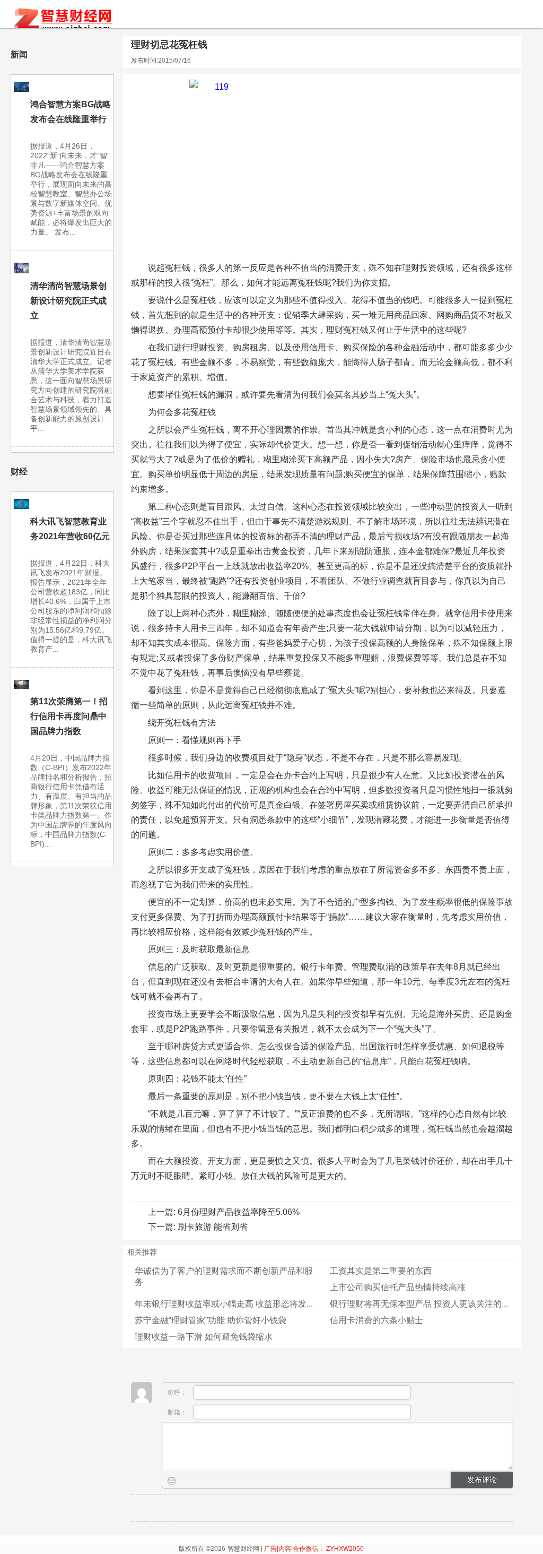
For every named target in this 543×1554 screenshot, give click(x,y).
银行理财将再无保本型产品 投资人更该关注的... (419, 1303)
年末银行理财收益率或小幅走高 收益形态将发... (224, 1303)
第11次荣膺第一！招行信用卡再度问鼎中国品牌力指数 (69, 716)
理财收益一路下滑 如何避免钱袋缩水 (204, 1336)
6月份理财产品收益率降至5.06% (239, 1211)
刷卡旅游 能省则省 (213, 1226)
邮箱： (178, 1412)
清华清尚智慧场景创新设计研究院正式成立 (68, 300)
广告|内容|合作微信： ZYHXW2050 (314, 1548)
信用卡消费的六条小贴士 (376, 1320)
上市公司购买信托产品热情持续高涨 (398, 1287)
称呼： (178, 1392)
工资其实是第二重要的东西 (381, 1270)
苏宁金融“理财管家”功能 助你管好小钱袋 (210, 1320)
